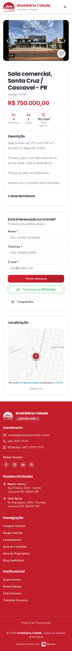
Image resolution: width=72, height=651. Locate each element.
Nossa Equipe (12, 586)
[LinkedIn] (23, 464)
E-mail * (13, 262)
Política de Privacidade (36, 622)
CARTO (59, 382)
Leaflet (15, 382)
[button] (36, 356)
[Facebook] (6, 464)
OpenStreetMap (31, 382)
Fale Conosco (12, 593)
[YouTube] (31, 464)
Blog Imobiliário (13, 560)
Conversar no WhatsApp (39, 289)
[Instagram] (15, 464)
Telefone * (15, 246)
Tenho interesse (36, 278)
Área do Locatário (15, 546)
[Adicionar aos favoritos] (61, 53)
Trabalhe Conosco (15, 600)
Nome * (13, 231)
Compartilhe (25, 301)
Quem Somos (12, 579)
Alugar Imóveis (13, 532)
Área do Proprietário (16, 553)
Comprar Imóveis (14, 526)
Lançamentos (12, 539)
